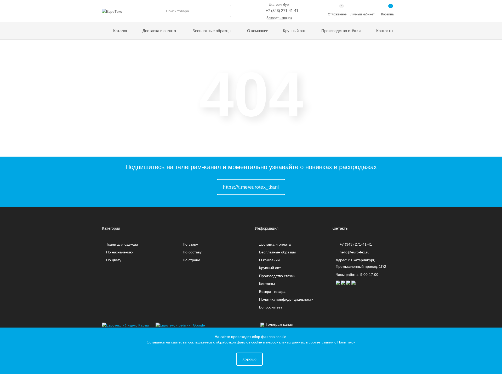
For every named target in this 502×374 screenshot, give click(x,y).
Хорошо (249, 359)
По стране (191, 260)
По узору (190, 244)
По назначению (119, 252)
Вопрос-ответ (270, 307)
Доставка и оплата (159, 30)
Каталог (119, 30)
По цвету (113, 260)
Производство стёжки (341, 30)
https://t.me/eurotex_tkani (251, 187)
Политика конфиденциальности (286, 299)
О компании (257, 30)
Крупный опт (294, 30)
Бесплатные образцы (211, 30)
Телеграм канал (279, 324)
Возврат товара (272, 291)
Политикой (346, 342)
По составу (192, 252)
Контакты (384, 30)
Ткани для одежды (122, 244)
